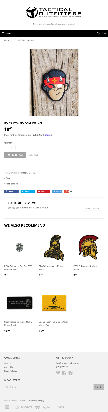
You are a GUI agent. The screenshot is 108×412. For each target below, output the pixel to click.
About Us (8, 367)
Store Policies (10, 370)
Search (7, 363)
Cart (103, 33)
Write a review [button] (92, 208)
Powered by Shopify (36, 400)
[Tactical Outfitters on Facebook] (64, 373)
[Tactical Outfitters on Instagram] (70, 373)
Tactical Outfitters (18, 400)
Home (6, 40)
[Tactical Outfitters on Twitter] (58, 373)
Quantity (8, 142)
